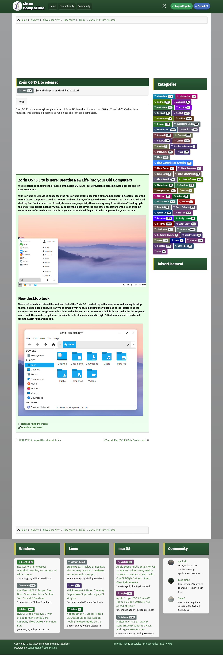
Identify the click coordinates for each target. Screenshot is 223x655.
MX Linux (163, 196)
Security (164, 224)
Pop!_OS (162, 207)
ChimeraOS (164, 118)
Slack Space (186, 224)
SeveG (181, 598)
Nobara (181, 196)
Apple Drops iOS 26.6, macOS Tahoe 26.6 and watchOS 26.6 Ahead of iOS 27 (133, 602)
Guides (182, 140)
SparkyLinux (192, 235)
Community (84, 6)
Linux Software (191, 179)
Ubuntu (196, 240)
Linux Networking (188, 174)
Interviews (164, 152)
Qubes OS (163, 212)
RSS (162, 643)
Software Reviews (167, 235)
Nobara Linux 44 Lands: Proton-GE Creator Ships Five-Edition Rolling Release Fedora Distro (85, 617)
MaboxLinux (164, 185)
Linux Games (165, 168)
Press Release (184, 207)
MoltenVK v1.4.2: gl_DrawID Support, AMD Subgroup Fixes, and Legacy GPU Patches (134, 625)
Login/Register (183, 6)
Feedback (189, 129)
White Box (184, 246)
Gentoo (183, 135)
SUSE (162, 240)
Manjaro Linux (165, 190)
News (21, 101)
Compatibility (67, 6)
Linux (26, 90)
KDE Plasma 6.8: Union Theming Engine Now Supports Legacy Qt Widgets (85, 594)
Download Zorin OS (31, 427)
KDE (183, 152)
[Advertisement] (111, 50)
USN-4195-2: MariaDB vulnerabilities (40, 440)
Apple (125, 562)
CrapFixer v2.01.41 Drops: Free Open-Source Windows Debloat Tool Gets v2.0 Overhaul (35, 594)
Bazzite (184, 107)
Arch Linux (164, 107)
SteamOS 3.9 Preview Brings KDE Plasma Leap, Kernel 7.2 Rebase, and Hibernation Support (86, 570)
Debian (184, 118)
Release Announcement (34, 423)
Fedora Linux (166, 129)
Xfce (161, 251)
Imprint (118, 643)
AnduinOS (182, 102)
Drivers (163, 124)
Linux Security (165, 179)
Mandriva (186, 185)
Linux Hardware (190, 168)
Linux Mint (163, 174)
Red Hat (183, 212)
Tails (178, 240)
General (163, 135)
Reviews (164, 218)
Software (186, 229)
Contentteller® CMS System (42, 647)
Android (162, 102)
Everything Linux (187, 124)
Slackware (164, 229)
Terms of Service (132, 643)
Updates (163, 246)
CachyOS (162, 113)
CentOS (182, 113)
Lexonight (184, 579)
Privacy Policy (150, 643)
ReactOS (26, 562)
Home (53, 6)
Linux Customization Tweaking (173, 162)
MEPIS (186, 190)
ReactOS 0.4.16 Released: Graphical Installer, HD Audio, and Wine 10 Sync (37, 570)
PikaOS (187, 201)
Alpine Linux (187, 96)
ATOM (169, 643)
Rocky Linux (186, 218)
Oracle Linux (165, 201)
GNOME (163, 140)
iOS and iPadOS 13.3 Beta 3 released (124, 440)
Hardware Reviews (184, 146)
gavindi (182, 561)
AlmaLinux (164, 96)
